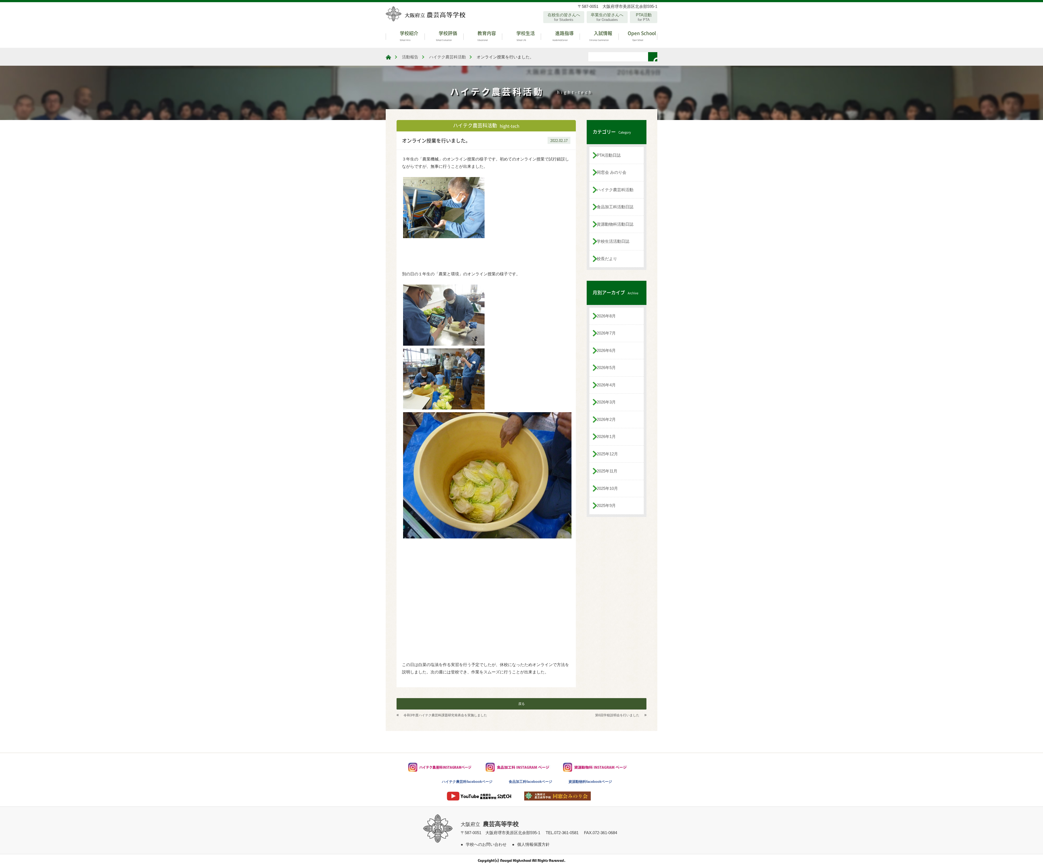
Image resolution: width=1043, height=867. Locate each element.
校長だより (607, 258)
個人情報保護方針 (533, 844)
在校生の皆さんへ (564, 17)
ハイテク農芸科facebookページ (467, 782)
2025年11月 (607, 471)
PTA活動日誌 (609, 155)
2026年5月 (606, 367)
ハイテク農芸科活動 (615, 189)
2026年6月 (606, 350)
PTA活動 (644, 17)
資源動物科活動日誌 (615, 224)
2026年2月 (606, 419)
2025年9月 (606, 505)
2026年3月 (606, 402)
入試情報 (600, 35)
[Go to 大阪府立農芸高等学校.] (388, 57)
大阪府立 (490, 824)
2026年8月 (606, 316)
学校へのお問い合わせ (486, 844)
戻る (521, 704)
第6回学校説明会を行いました (617, 715)
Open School (641, 35)
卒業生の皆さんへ (607, 17)
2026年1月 (606, 436)
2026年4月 (606, 385)
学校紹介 (408, 35)
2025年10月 (607, 488)
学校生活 (525, 35)
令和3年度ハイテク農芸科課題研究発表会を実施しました (445, 715)
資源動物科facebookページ (590, 782)
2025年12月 (607, 454)
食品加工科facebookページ (530, 782)
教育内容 (486, 35)
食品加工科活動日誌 (615, 206)
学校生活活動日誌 (613, 241)
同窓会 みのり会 (611, 172)
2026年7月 (606, 333)
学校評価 (446, 35)
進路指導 (563, 35)
